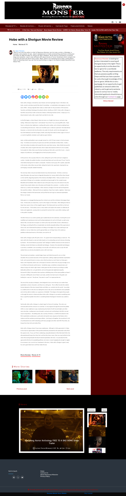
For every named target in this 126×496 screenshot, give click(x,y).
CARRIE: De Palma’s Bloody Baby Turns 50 (68, 30)
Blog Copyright (88, 493)
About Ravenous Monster (49, 474)
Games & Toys (62, 26)
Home (42, 471)
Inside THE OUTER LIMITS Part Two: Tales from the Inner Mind (103, 30)
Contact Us (44, 473)
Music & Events (44, 26)
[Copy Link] (47, 97)
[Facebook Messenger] (25, 97)
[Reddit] (36, 97)
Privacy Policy (45, 476)
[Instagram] (33, 97)
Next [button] (104, 410)
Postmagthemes (93, 489)
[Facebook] (22, 97)
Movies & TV (10, 26)
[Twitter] (29, 97)
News (90, 26)
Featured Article (78, 26)
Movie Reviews (26, 355)
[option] (68, 30)
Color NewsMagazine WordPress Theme (72, 489)
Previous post (22, 389)
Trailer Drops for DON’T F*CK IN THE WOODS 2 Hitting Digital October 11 (52, 442)
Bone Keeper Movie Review (44, 30)
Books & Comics (27, 26)
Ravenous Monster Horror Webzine (57, 493)
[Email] (43, 97)
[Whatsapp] (40, 97)
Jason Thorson (19, 51)
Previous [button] (91, 410)
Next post (70, 389)
